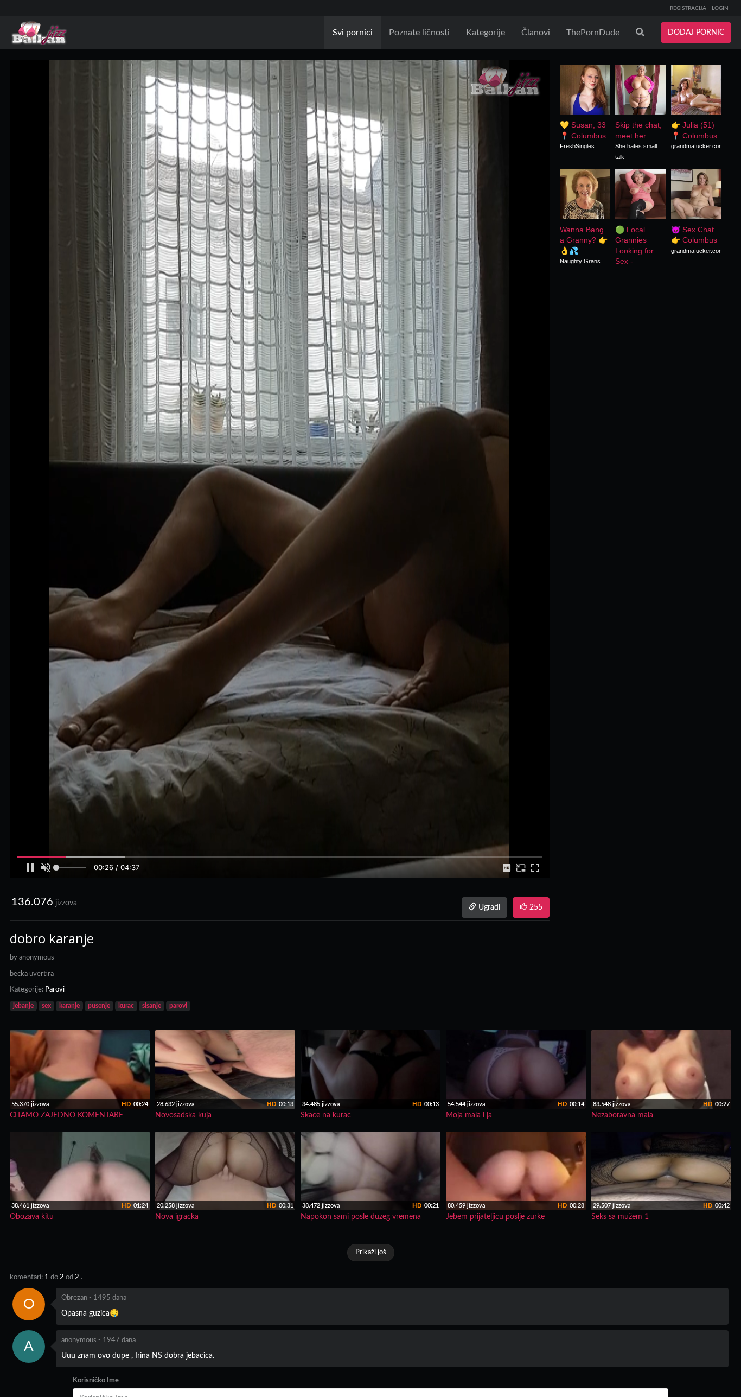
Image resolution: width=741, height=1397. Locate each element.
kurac (126, 1005)
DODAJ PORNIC (696, 32)
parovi (178, 1005)
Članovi (535, 32)
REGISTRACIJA (688, 8)
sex (46, 1005)
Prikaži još (370, 1252)
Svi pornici (353, 32)
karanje (69, 1005)
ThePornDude (592, 32)
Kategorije (485, 32)
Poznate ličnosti (419, 32)
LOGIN (720, 8)
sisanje (151, 1005)
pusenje (99, 1005)
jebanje (23, 1005)
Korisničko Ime (96, 1380)
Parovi (55, 989)
